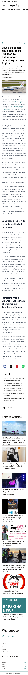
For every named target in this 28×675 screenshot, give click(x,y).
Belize (13, 9)
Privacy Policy (5, 651)
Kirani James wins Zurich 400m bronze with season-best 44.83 (14, 399)
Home (3, 9)
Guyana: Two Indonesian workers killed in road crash (14, 394)
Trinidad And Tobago (20, 43)
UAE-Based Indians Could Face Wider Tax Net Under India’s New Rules (13, 389)
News (8, 9)
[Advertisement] (14, 26)
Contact (4, 649)
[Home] (2, 43)
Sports (18, 9)
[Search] (21, 5)
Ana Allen (10, 408)
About (3, 647)
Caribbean (9, 43)
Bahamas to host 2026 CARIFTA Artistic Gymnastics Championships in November (14, 379)
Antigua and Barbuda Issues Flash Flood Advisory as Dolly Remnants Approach (13, 384)
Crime (23, 9)
